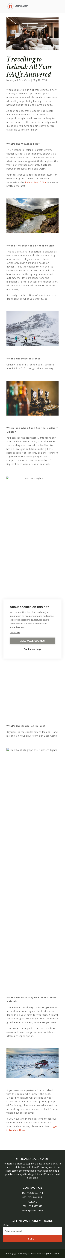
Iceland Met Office (36, 182)
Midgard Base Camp (19, 80)
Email (7, 1225)
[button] (5, 1248)
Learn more (15, 632)
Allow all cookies (32, 641)
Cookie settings (32, 649)
